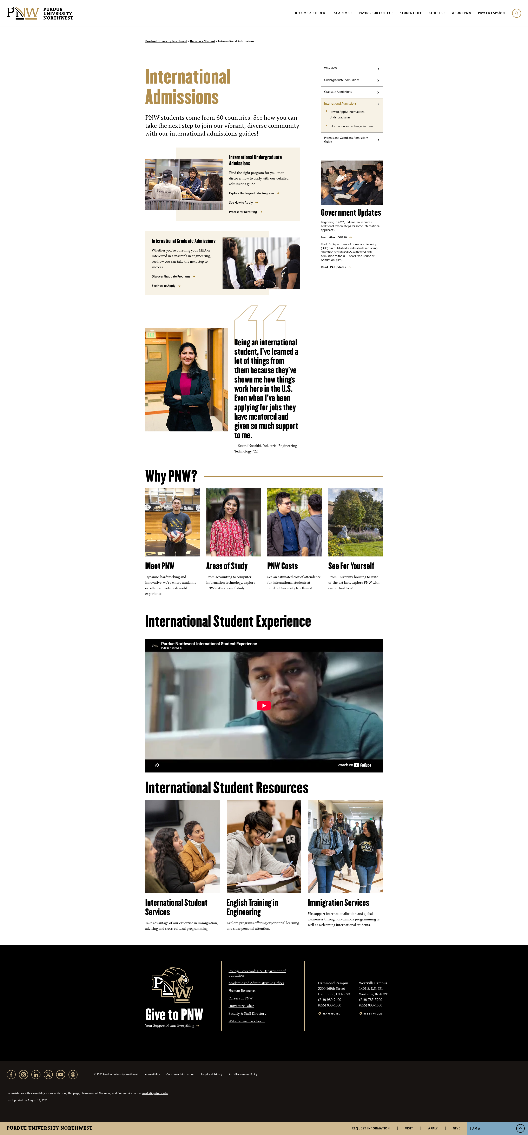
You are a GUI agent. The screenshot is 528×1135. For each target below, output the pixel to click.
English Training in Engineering (252, 907)
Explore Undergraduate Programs (251, 193)
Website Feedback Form (247, 1021)
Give (456, 1128)
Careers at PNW (241, 998)
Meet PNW (159, 566)
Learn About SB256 (334, 237)
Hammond (332, 1013)
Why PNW (330, 68)
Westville (373, 1013)
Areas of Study (227, 566)
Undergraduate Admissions (341, 80)
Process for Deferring (243, 212)
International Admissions (340, 103)
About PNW (461, 13)
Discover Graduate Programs (171, 276)
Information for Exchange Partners (351, 126)
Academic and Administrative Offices (256, 983)
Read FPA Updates (333, 267)
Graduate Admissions (338, 92)
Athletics (437, 13)
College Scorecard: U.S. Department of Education (257, 973)
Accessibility (152, 1074)
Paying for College (376, 13)
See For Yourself (351, 566)
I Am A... (477, 1128)
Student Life (411, 13)
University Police (241, 1006)
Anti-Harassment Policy (243, 1074)
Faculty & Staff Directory (247, 1013)
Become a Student (311, 13)
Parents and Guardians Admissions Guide (346, 140)
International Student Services (176, 907)
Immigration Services (338, 902)
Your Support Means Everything (169, 1026)
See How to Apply (241, 202)
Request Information (371, 1128)
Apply (433, 1128)
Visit (409, 1128)
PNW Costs (282, 566)
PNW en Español (492, 13)
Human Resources (242, 991)
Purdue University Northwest (50, 1128)
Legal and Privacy (211, 1074)
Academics (343, 13)
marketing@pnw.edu (155, 1093)
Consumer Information (180, 1074)
